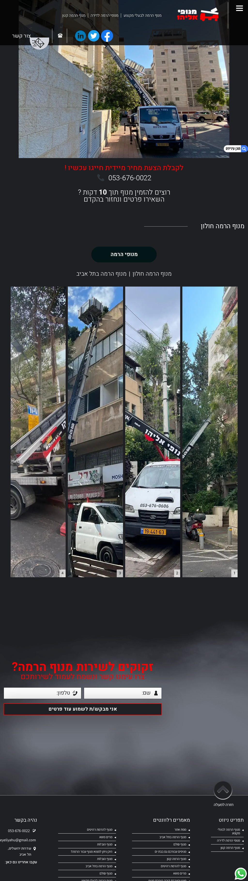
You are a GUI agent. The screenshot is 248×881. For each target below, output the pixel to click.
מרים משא (105, 837)
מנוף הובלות (104, 844)
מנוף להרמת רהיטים (99, 829)
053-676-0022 (129, 178)
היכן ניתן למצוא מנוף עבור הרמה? (91, 851)
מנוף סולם (179, 844)
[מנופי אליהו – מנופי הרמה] (198, 15)
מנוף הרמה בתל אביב (101, 274)
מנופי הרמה (124, 254)
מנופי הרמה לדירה (104, 15)
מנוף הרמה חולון (152, 274)
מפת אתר (180, 829)
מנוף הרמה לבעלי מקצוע (143, 15)
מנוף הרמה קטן (73, 15)
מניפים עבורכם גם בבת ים (170, 851)
